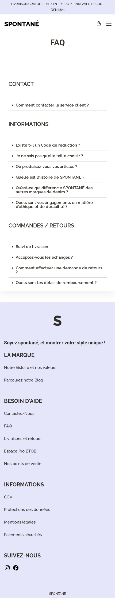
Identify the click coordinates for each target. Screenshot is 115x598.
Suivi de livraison (32, 246)
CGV (8, 497)
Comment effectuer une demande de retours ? (59, 270)
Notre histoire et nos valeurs (30, 367)
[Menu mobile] (107, 23)
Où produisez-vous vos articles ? (46, 166)
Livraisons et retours (22, 438)
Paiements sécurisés (23, 534)
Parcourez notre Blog (23, 380)
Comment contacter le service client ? (52, 105)
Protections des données (27, 509)
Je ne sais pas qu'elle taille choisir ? (49, 156)
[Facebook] (16, 569)
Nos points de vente (22, 463)
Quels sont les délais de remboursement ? (56, 282)
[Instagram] (7, 569)
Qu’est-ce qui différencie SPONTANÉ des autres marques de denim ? (54, 190)
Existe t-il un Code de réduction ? (48, 145)
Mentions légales (20, 522)
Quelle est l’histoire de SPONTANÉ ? (50, 177)
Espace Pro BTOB (20, 451)
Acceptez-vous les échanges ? (44, 257)
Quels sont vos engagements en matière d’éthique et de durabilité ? (54, 204)
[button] (58, 105)
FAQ (8, 426)
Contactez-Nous (19, 413)
